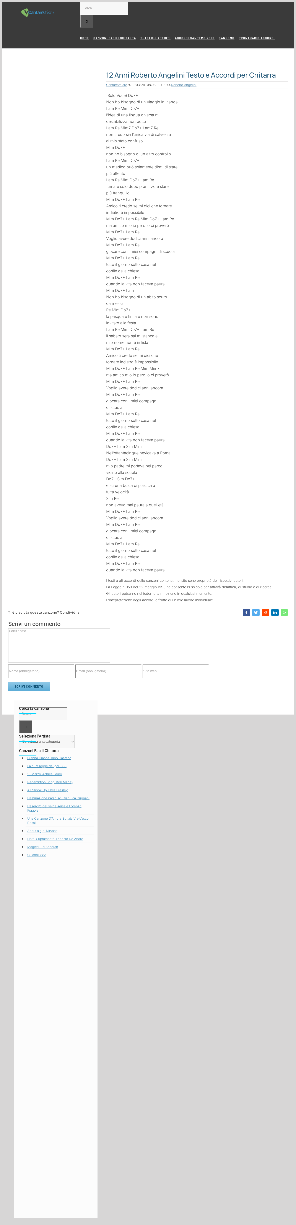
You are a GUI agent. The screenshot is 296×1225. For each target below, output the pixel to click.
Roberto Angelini (184, 85)
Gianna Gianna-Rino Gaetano (49, 758)
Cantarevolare (116, 85)
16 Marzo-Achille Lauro (44, 774)
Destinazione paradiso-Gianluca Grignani (58, 798)
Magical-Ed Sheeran (42, 847)
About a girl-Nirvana (42, 831)
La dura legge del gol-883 (47, 766)
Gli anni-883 (36, 855)
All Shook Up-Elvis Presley (47, 790)
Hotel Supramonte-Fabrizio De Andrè (55, 839)
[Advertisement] (55, 1039)
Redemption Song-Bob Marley (50, 782)
